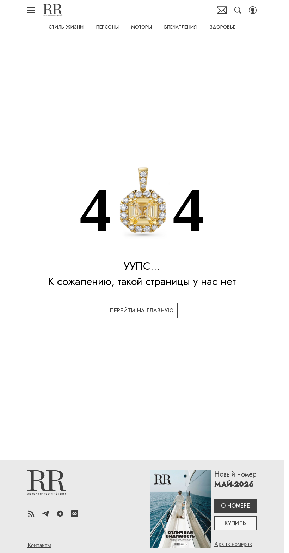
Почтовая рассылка (222, 10)
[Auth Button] (253, 10)
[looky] (74, 513)
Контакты (39, 545)
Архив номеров (233, 544)
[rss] (31, 513)
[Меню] (31, 10)
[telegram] (45, 513)
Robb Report (52, 10)
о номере (235, 506)
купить (235, 523)
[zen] (60, 513)
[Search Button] (238, 10)
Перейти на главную (142, 310)
